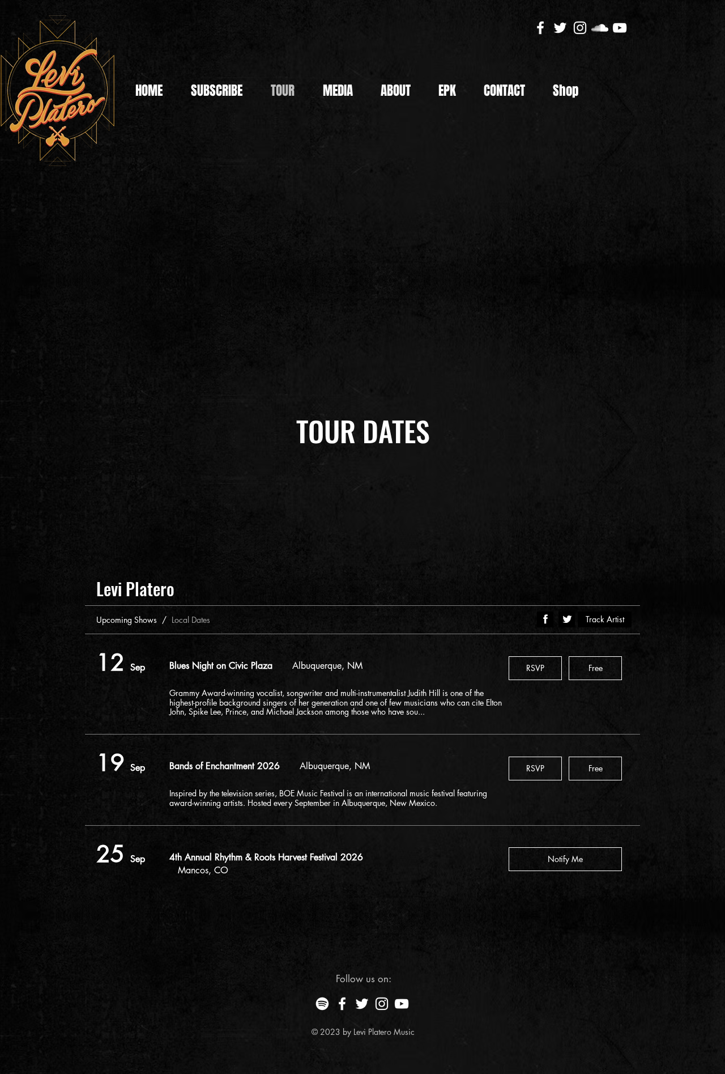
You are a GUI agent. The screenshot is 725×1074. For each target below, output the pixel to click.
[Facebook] (540, 27)
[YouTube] (619, 27)
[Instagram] (580, 27)
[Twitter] (560, 27)
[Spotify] (322, 1003)
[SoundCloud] (599, 27)
